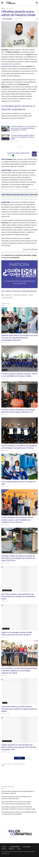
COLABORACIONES (15, 846)
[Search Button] (37, 2)
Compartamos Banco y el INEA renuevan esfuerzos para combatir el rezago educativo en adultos (19, 709)
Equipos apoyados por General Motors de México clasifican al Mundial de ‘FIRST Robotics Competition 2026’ (18, 747)
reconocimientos (7, 297)
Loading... (20, 758)
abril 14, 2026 (5, 524)
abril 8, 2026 (5, 601)
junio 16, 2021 (18, 19)
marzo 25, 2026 (6, 752)
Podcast (3, 849)
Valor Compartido (7, 19)
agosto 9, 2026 (15, 132)
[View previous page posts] (18, 146)
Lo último (6, 628)
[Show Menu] (2, 2)
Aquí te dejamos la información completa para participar (18, 291)
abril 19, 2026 (5, 486)
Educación (9, 295)
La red (5, 370)
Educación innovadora (20, 295)
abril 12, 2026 (5, 562)
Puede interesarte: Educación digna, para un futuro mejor (19, 194)
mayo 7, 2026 (5, 414)
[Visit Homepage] (10, 3)
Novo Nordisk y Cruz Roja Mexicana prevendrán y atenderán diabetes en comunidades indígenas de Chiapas (19, 670)
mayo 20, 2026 (15, 141)
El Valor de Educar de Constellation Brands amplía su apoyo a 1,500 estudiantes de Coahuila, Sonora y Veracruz (17, 520)
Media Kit (11, 849)
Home (2, 8)
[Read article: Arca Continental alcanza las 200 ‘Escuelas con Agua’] (19, 466)
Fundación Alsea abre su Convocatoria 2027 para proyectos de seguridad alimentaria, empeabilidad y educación (24, 128)
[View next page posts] (21, 146)
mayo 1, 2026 (5, 450)
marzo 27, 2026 (6, 713)
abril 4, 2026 (5, 675)
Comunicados (9, 8)
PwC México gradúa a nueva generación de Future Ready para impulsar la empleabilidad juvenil (18, 596)
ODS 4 (30, 295)
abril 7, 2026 (5, 637)
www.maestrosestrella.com (10, 66)
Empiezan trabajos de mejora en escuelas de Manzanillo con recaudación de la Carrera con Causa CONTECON (18, 558)
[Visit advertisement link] (19, 154)
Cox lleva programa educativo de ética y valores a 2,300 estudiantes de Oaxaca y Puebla (23, 137)
